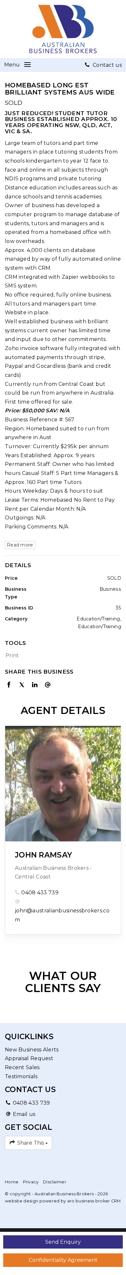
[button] (61, 655)
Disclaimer (54, 1182)
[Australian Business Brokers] (63, 28)
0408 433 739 (39, 892)
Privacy (31, 1182)
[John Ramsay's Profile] (63, 783)
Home (11, 1182)
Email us (24, 1114)
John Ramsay (43, 854)
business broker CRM (98, 1201)
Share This (30, 1143)
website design (21, 1201)
